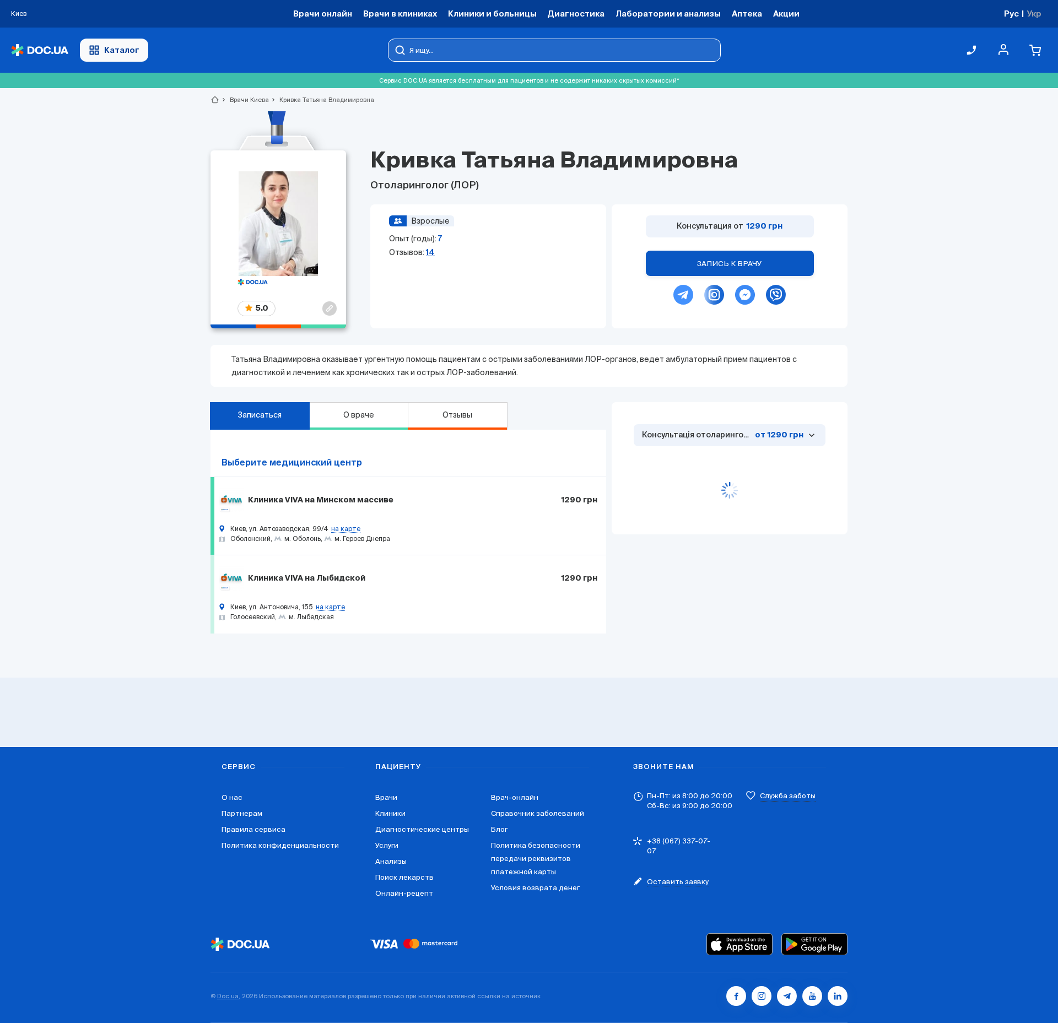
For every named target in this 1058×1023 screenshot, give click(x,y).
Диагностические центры (422, 829)
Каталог (121, 50)
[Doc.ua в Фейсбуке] (736, 996)
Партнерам (242, 813)
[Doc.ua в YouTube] (812, 996)
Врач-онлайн (514, 797)
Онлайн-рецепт (404, 893)
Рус (1011, 13)
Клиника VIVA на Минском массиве (320, 500)
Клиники (390, 813)
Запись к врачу (729, 263)
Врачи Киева (244, 99)
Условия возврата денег (535, 888)
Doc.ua (228, 996)
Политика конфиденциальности (280, 845)
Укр (1034, 13)
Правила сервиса (253, 829)
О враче (358, 414)
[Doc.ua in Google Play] (814, 944)
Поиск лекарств (404, 877)
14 (430, 252)
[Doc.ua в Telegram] (787, 996)
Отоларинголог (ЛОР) (424, 186)
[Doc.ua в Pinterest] (838, 996)
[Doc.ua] (39, 50)
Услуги (386, 845)
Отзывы (457, 414)
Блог (499, 829)
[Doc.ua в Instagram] (761, 996)
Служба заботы (788, 796)
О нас (232, 797)
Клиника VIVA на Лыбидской (306, 578)
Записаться (259, 414)
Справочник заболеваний (537, 813)
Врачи (386, 797)
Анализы (391, 861)
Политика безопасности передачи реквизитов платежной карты (535, 858)
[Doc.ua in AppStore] (739, 944)
